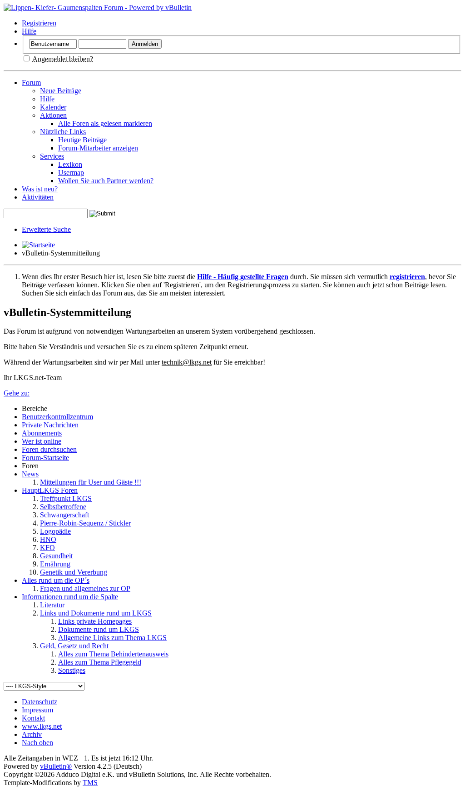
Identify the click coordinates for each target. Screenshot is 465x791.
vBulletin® (56, 766)
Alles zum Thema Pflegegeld (99, 662)
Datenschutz (39, 702)
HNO (48, 539)
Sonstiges (71, 670)
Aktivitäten (38, 197)
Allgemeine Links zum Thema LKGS (112, 637)
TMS (90, 782)
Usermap (71, 172)
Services (52, 156)
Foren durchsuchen (49, 449)
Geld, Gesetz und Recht (74, 646)
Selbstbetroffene (63, 507)
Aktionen (53, 115)
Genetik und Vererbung (73, 572)
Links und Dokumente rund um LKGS (96, 613)
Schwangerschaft (64, 515)
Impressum (37, 710)
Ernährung (55, 564)
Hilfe (29, 31)
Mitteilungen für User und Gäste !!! (90, 482)
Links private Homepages (95, 621)
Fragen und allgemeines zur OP (85, 588)
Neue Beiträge (60, 91)
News (30, 474)
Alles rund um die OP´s (55, 580)
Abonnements (42, 433)
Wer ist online (41, 441)
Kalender (53, 107)
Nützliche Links (63, 131)
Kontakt (33, 718)
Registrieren (39, 23)
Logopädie (55, 531)
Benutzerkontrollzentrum (57, 417)
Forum (31, 82)
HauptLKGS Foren (50, 490)
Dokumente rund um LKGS (98, 629)
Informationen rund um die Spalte (70, 597)
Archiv (32, 734)
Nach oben (37, 742)
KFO (47, 547)
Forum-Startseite (45, 457)
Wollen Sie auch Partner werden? (105, 181)
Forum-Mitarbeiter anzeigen (98, 148)
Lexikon (70, 164)
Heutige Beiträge (82, 140)
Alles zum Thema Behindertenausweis (113, 654)
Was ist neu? (40, 189)
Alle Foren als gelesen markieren (105, 123)
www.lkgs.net (42, 726)
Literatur (52, 605)
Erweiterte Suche (46, 229)
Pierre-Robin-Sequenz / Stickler (85, 523)
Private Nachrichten (50, 425)
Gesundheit (56, 556)
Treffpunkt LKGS (66, 498)
